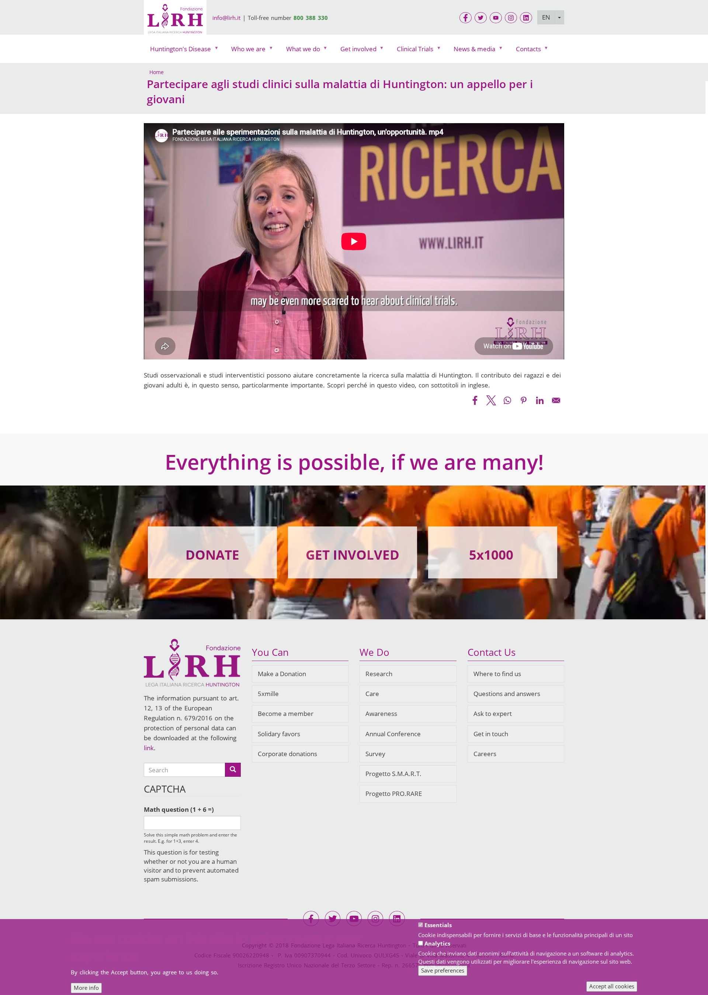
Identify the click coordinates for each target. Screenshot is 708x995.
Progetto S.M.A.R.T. (393, 773)
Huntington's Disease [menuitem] (177, 51)
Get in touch (490, 734)
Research (378, 673)
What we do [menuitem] (300, 51)
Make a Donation (282, 673)
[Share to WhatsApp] (507, 400)
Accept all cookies (611, 986)
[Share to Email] (556, 400)
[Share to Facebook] (475, 400)
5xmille (268, 693)
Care (372, 693)
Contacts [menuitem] (525, 51)
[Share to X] (491, 400)
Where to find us (497, 673)
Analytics (437, 943)
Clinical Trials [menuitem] (412, 51)
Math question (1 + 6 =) (179, 809)
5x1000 (491, 554)
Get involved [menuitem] (355, 51)
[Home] (175, 20)
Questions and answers (506, 693)
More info (86, 987)
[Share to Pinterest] (523, 400)
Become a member (285, 713)
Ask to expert (492, 713)
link (149, 748)
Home (156, 72)
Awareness (381, 713)
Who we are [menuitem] (245, 51)
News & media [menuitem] (471, 51)
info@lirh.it (226, 17)
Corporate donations (287, 753)
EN (546, 17)
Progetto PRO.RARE (393, 793)
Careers (484, 753)
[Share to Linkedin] (539, 400)
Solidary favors (279, 734)
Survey (375, 753)
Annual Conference (393, 734)
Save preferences (442, 970)
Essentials (438, 925)
